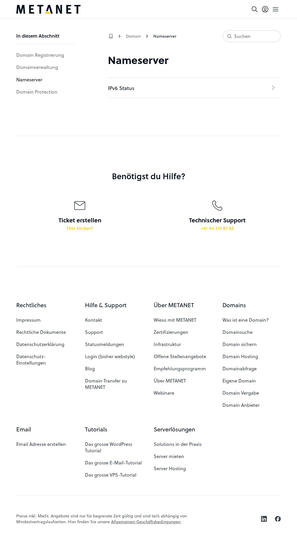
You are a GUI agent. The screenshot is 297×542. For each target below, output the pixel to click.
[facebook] (278, 519)
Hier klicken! (80, 228)
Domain (133, 36)
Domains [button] (234, 305)
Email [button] (23, 429)
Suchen (242, 36)
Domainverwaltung (37, 67)
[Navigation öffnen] (275, 9)
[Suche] (254, 9)
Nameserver (29, 79)
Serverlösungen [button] (174, 429)
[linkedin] (264, 519)
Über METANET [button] (174, 305)
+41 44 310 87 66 (217, 228)
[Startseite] (48, 9)
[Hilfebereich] (111, 36)
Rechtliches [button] (31, 305)
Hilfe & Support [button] (105, 305)
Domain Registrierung (40, 55)
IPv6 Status (121, 88)
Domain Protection (36, 91)
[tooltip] (265, 9)
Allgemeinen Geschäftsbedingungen (145, 522)
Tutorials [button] (96, 429)
